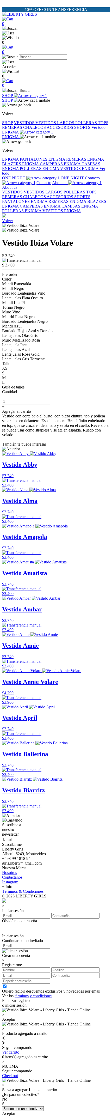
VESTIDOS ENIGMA (79, 168)
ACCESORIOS (60, 127)
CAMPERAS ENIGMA (61, 164)
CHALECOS (35, 127)
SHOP (8, 95)
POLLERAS (86, 122)
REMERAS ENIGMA (85, 159)
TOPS (103, 122)
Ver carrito (10, 1052)
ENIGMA (11, 132)
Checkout (10, 1075)
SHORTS (82, 127)
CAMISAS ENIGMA (79, 206)
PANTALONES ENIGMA (43, 159)
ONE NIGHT (14, 178)
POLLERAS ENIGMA (40, 168)
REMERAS (12, 127)
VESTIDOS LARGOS (55, 122)
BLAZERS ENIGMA (21, 164)
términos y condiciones (33, 996)
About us (60, 182)
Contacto (43, 182)
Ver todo (98, 127)
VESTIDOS (24, 122)
